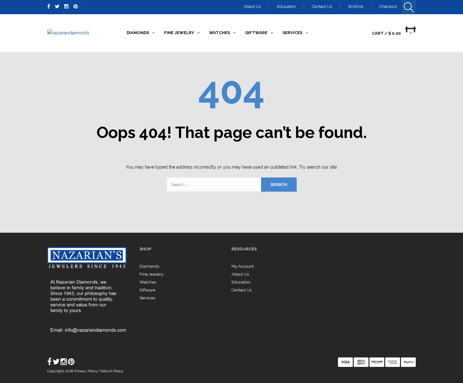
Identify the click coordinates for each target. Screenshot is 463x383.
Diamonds (149, 266)
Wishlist (355, 6)
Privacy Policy (86, 371)
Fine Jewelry (151, 274)
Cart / (386, 33)
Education (286, 6)
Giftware (147, 290)
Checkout (388, 6)
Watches (148, 282)
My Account (243, 266)
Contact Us (322, 6)
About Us (252, 6)
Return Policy (111, 371)
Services (147, 298)
